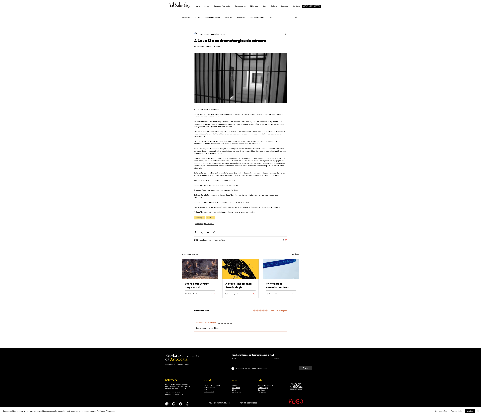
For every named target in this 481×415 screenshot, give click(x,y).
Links (260, 380)
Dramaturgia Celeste (212, 17)
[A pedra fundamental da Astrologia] (240, 269)
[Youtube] (173, 403)
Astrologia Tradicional (212, 385)
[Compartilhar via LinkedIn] (207, 232)
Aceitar (470, 411)
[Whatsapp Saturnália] (187, 403)
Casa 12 (210, 218)
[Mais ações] (285, 34)
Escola (234, 380)
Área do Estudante (265, 385)
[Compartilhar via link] (214, 232)
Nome (234, 358)
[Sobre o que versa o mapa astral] (200, 269)
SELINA (197, 17)
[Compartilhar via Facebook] (195, 232)
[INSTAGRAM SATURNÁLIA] (166, 403)
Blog (234, 390)
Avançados (208, 390)
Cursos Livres (209, 392)
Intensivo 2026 (209, 387)
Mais (270, 17)
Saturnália (171, 379)
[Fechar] (477, 411)
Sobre (234, 385)
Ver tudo (295, 254)
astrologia (199, 218)
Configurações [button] (441, 411)
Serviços (261, 390)
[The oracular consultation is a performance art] (281, 269)
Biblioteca (236, 388)
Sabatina (228, 17)
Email (276, 358)
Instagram (262, 392)
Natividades (241, 17)
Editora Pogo (263, 388)
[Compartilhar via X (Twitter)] (201, 232)
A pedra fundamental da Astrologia (238, 285)
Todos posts (186, 17)
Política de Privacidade (106, 411)
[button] (296, 17)
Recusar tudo (456, 411)
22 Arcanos (236, 392)
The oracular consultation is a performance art (276, 285)
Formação (208, 380)
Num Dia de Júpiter (257, 17)
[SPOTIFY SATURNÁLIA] (180, 403)
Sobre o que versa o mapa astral (197, 285)
